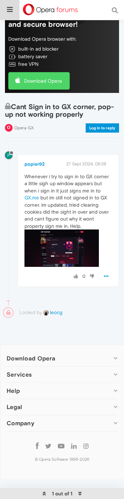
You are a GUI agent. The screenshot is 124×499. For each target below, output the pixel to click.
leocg (55, 312)
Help (13, 390)
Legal (14, 406)
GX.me (31, 197)
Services (19, 374)
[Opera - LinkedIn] (74, 445)
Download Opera (43, 81)
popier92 (34, 164)
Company (20, 423)
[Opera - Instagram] (86, 445)
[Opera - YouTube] (61, 445)
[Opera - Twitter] (48, 445)
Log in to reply (102, 128)
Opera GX (24, 127)
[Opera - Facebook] (37, 445)
